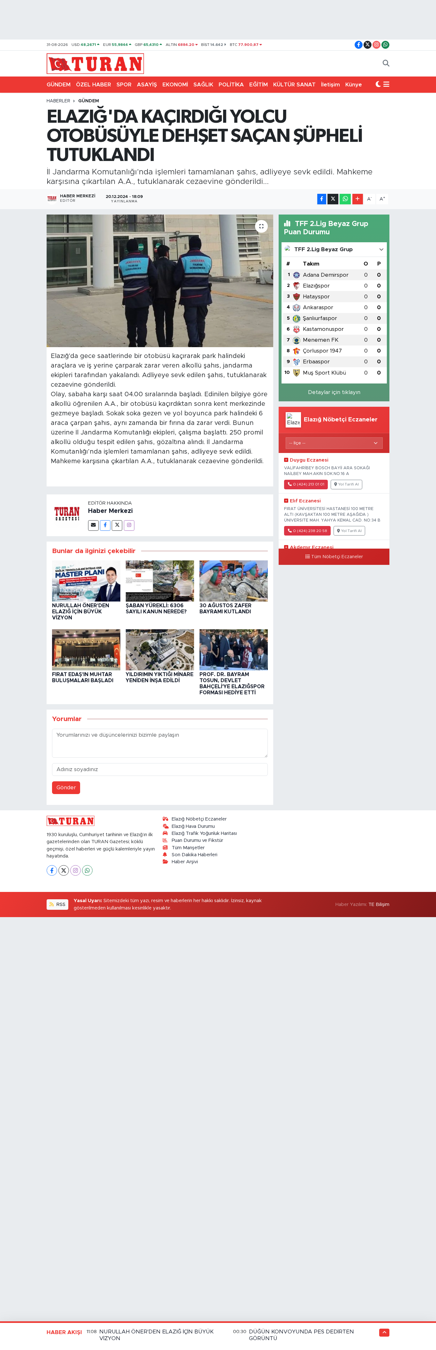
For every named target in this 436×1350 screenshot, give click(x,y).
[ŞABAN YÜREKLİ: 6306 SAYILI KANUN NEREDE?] (160, 580)
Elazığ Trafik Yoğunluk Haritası (204, 833)
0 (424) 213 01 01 (308, 484)
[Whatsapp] (87, 870)
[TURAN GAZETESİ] (95, 63)
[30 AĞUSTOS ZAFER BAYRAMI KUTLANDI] (233, 580)
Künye (353, 84)
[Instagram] (129, 525)
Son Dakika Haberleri (194, 854)
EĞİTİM (258, 84)
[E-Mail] (93, 525)
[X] (63, 870)
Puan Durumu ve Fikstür (197, 840)
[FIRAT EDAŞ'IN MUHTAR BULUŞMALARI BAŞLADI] (86, 649)
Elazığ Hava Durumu (193, 826)
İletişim (330, 84)
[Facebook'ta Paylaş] (321, 199)
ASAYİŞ (147, 84)
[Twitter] (117, 525)
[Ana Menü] (386, 85)
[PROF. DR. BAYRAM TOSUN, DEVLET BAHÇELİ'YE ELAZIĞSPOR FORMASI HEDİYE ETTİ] (233, 649)
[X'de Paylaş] (332, 199)
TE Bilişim (378, 904)
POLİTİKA (231, 84)
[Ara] (386, 64)
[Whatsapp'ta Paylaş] (345, 199)
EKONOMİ (175, 84)
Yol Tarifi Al (348, 484)
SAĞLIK (203, 84)
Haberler (58, 101)
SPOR (124, 84)
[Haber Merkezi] (67, 515)
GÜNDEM (59, 84)
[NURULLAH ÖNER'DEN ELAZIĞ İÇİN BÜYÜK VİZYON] (86, 580)
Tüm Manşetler (188, 847)
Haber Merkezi (110, 511)
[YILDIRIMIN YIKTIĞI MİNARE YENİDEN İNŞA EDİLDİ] (160, 649)
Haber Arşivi (185, 861)
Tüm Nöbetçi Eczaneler (337, 557)
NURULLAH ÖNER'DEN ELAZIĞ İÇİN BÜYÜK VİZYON (80, 611)
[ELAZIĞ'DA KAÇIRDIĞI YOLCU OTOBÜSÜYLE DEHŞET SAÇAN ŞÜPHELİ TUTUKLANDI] (160, 281)
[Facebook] (105, 525)
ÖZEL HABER (93, 84)
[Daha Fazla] (357, 199)
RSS (60, 904)
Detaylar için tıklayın (334, 392)
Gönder (66, 787)
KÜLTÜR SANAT (294, 84)
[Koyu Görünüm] (378, 85)
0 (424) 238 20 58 (310, 531)
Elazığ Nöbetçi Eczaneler (199, 819)
